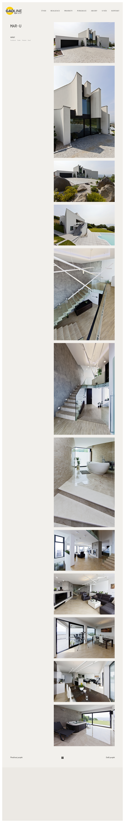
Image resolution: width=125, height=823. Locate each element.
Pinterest (24, 40)
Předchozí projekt (16, 757)
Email (29, 40)
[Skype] (58, 810)
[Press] (67, 810)
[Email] (62, 810)
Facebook (13, 40)
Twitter (18, 40)
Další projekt (110, 757)
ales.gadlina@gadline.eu (62, 796)
